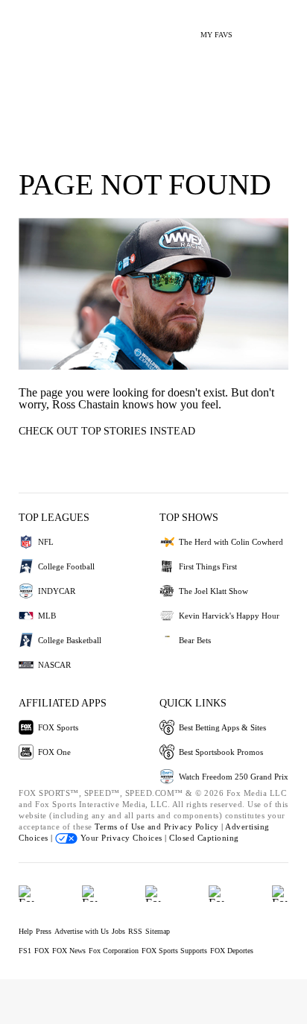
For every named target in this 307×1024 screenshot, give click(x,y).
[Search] (253, 28)
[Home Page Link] (33, 27)
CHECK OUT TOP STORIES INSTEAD (107, 431)
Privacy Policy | (195, 826)
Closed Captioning (204, 837)
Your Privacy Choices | (123, 837)
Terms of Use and (129, 826)
